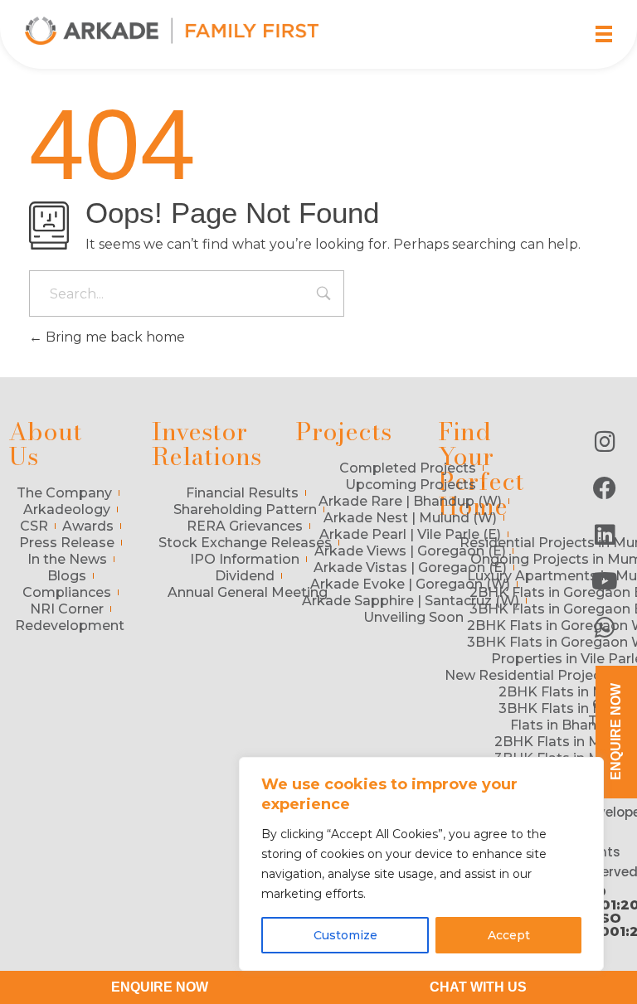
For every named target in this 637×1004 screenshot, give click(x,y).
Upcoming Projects (410, 484)
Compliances (66, 592)
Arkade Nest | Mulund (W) (410, 518)
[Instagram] (604, 442)
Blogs (66, 576)
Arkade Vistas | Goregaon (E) (410, 567)
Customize (345, 935)
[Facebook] (604, 488)
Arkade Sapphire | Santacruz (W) (410, 601)
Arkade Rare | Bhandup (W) (410, 501)
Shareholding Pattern (245, 509)
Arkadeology (66, 509)
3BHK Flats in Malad (566, 708)
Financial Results (242, 493)
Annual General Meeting (248, 592)
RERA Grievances (245, 526)
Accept (509, 935)
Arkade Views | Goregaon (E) (410, 551)
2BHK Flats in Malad (566, 692)
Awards (88, 526)
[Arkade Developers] (171, 31)
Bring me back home (113, 337)
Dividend (245, 576)
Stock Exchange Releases (245, 543)
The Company (64, 493)
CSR (34, 526)
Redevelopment (69, 625)
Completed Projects (407, 468)
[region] (421, 864)
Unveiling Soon (413, 617)
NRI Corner (67, 609)
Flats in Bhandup (566, 725)
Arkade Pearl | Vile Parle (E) (410, 534)
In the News (67, 559)
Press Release (66, 543)
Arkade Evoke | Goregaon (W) (410, 584)
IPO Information (244, 559)
